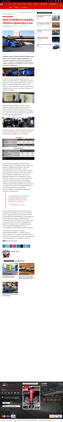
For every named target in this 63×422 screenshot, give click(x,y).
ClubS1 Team (8, 26)
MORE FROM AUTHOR (19, 261)
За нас (3, 420)
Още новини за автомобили (44, 12)
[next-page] (32, 262)
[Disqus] (18, 318)
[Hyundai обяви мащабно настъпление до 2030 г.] (56, 40)
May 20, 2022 (21, 205)
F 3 (19, 4)
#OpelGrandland (22, 200)
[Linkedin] (51, 1)
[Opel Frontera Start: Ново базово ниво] (56, 47)
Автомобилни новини (13, 12)
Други (11, 7)
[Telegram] (25, 246)
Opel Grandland (9, 240)
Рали (29, 4)
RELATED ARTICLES (9, 261)
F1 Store (3, 1)
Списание (24, 7)
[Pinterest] (53, 1)
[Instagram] (49, 1)
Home (4, 12)
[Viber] (14, 246)
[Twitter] (58, 1)
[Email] (21, 246)
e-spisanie (8, 1)
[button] (60, 5)
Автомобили (53, 4)
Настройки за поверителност (46, 420)
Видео (16, 7)
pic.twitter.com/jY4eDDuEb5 (15, 201)
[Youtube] (61, 1)
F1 (9, 4)
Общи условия (17, 420)
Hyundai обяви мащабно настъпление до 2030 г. (42, 38)
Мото (35, 4)
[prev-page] (30, 262)
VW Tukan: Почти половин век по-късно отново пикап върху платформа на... (45, 24)
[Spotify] (56, 1)
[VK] (28, 246)
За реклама (9, 420)
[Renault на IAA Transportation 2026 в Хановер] (10, 287)
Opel (15, 240)
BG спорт (43, 4)
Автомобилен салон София (16, 132)
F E (24, 4)
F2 (14, 4)
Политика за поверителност (29, 420)
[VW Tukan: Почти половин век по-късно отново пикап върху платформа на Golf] (26, 269)
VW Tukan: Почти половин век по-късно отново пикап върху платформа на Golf (26, 277)
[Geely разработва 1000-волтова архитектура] (10, 269)
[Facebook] (46, 1)
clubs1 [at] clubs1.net (12, 390)
